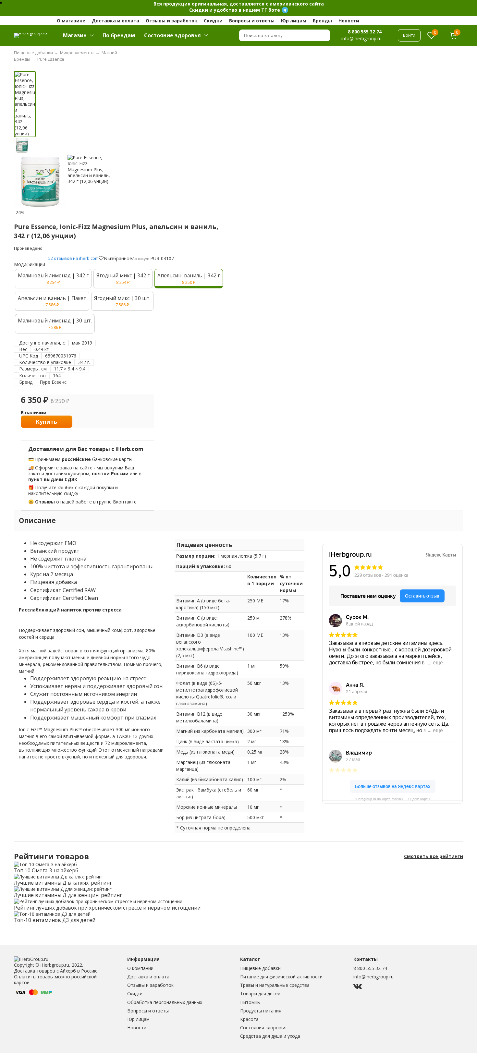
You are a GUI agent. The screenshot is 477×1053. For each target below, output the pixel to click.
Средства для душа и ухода (270, 1036)
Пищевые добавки (260, 968)
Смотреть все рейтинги (433, 856)
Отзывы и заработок (171, 21)
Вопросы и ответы (252, 21)
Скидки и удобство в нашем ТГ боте (234, 10)
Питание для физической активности (281, 977)
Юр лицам (293, 21)
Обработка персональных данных (164, 1002)
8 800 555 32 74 (365, 31)
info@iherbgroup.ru (373, 977)
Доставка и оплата (115, 21)
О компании (140, 968)
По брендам (119, 35)
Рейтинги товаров (51, 857)
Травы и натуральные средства (275, 985)
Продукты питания (260, 1011)
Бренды (322, 21)
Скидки (213, 21)
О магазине (71, 21)
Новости (348, 21)
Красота (249, 1019)
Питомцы (250, 1002)
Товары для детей (260, 993)
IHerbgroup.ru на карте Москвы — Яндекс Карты (392, 799)
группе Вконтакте (117, 502)
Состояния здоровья (263, 1027)
